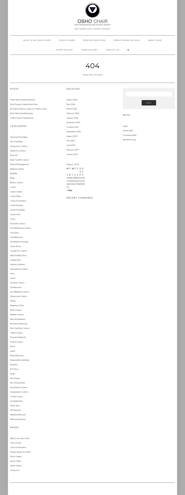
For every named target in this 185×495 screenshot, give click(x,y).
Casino (13, 187)
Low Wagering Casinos (19, 292)
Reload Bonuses (17, 355)
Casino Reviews (16, 205)
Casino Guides (16, 191)
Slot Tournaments (17, 383)
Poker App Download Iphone (22, 100)
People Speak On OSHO (127, 40)
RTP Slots (14, 369)
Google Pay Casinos (18, 251)
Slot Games (15, 378)
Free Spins (14, 232)
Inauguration (15, 260)
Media (12, 301)
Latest (12, 278)
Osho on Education (94, 40)
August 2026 (71, 100)
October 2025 (72, 127)
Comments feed (129, 135)
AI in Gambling (16, 141)
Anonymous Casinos (18, 146)
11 (70, 177)
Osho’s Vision (67, 40)
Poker (12, 346)
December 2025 (73, 122)
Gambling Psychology (19, 241)
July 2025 (70, 141)
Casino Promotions (18, 201)
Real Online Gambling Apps (21, 113)
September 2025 (73, 131)
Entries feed (128, 130)
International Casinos (19, 269)
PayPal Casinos (16, 342)
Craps (12, 219)
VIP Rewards (15, 410)
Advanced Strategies (19, 137)
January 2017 (72, 154)
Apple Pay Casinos (18, 150)
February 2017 (72, 150)
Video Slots (15, 405)
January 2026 (72, 118)
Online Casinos (16, 333)
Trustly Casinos (16, 396)
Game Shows (15, 246)
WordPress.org (129, 139)
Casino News (15, 196)
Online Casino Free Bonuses (22, 118)
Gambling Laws (16, 237)
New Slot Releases (17, 319)
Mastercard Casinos (18, 296)
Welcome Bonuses (18, 419)
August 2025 (71, 136)
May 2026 (70, 104)
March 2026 (71, 109)
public (12, 351)
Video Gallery (89, 50)
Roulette (13, 364)
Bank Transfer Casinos (19, 160)
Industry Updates (17, 264)
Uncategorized (16, 401)
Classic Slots (15, 214)
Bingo (12, 178)
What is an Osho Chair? (37, 40)
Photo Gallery (64, 50)
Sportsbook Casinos (18, 387)
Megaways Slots (17, 305)
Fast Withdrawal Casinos (20, 228)
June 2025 (70, 145)
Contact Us (112, 50)
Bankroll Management (19, 164)
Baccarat (13, 155)
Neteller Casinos (17, 314)
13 (75, 177)
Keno (12, 273)
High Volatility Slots (18, 255)
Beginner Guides (17, 169)
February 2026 (72, 113)
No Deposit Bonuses (18, 323)
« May (69, 190)
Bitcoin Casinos (16, 182)
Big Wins (13, 173)
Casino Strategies (17, 210)
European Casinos (17, 223)
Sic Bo (12, 374)
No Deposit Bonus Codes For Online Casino (28, 109)
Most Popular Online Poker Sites (24, 104)
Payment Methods (18, 337)
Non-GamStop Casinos (19, 328)
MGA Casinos (16, 310)
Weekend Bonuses (18, 414)
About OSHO (155, 40)
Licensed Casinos (17, 282)
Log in (125, 126)
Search (149, 103)
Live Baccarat (15, 287)
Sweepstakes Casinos (19, 392)
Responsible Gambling (19, 360)
